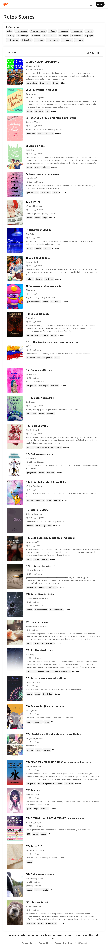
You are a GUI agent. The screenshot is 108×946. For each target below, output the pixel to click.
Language (57, 935)
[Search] (91, 4)
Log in (100, 4)
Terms (25, 943)
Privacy (33, 943)
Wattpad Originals (17, 935)
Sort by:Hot (93, 52)
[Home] (45, 4)
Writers (67, 935)
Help (70, 943)
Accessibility (60, 943)
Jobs (97, 935)
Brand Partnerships (84, 935)
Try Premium (32, 935)
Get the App (46, 935)
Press (54, 938)
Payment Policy (46, 943)
